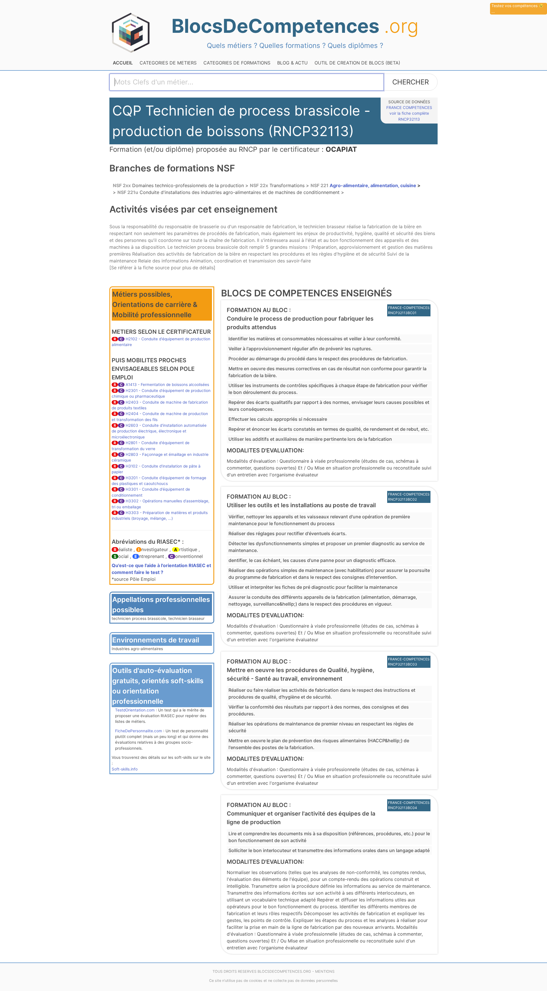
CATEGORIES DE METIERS (168, 63)
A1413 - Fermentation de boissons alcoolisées (167, 384)
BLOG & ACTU (292, 63)
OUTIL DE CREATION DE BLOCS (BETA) (357, 63)
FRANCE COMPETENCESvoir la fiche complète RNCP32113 (409, 113)
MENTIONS (324, 971)
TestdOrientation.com (135, 710)
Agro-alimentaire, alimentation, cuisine (364, 185)
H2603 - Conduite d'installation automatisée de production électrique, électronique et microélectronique (159, 431)
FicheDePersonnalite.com (138, 731)
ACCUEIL (123, 63)
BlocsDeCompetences (295, 25)
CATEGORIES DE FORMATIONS (236, 63)
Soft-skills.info (125, 769)
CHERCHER (410, 82)
